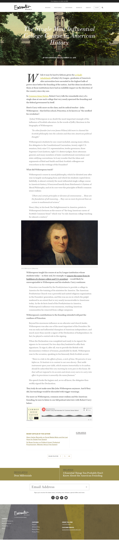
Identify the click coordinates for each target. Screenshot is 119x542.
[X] (53, 498)
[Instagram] (57, 498)
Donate (79, 7)
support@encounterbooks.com (71, 530)
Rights (3, 528)
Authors (68, 7)
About (88, 7)
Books (47, 7)
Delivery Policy (36, 527)
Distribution (5, 526)
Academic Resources (7, 521)
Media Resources (6, 523)
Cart (97, 7)
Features (58, 7)
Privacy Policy (35, 532)
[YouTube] (66, 498)
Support (34, 524)
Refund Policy (35, 529)
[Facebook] (61, 498)
